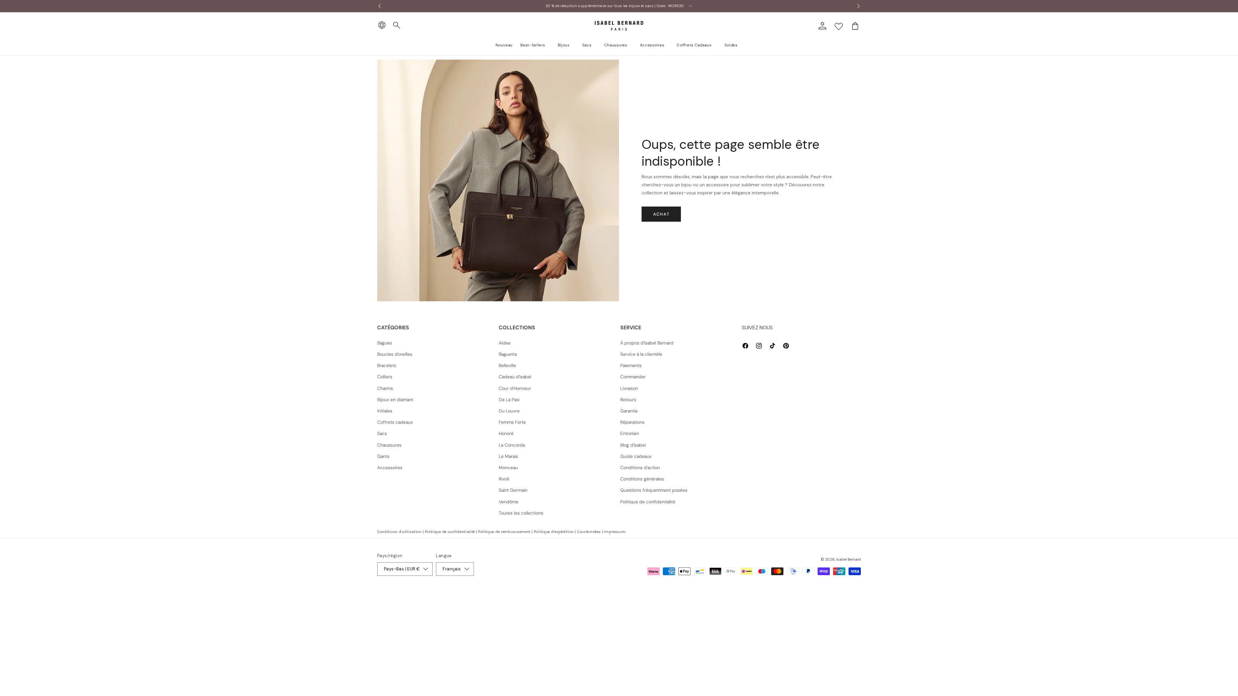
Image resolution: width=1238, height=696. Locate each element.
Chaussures (389, 445)
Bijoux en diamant (395, 399)
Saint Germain (513, 490)
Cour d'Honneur (515, 388)
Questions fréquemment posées (653, 490)
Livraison (629, 388)
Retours (628, 399)
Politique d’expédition (554, 531)
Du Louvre (509, 411)
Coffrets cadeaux (395, 422)
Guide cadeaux (636, 456)
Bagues (384, 343)
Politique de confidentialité (647, 502)
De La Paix (509, 399)
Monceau (508, 467)
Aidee (505, 343)
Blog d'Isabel (633, 445)
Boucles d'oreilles (394, 354)
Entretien (629, 433)
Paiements (631, 365)
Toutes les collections (521, 513)
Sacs (382, 433)
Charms (385, 388)
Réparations (632, 422)
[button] (397, 25)
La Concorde (512, 445)
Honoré (506, 433)
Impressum (614, 531)
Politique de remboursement (504, 531)
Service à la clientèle (641, 354)
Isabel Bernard (848, 559)
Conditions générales (642, 479)
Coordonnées (589, 531)
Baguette (508, 354)
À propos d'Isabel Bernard (646, 343)
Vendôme (508, 502)
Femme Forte (512, 422)
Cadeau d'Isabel (515, 377)
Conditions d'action (640, 467)
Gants (383, 456)
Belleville (507, 365)
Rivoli (504, 479)
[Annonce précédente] (379, 6)
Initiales (384, 411)
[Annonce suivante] (858, 6)
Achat (661, 214)
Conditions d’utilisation (399, 531)
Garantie (629, 411)
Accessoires (389, 467)
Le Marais (508, 456)
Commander (633, 377)
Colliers (384, 377)
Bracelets (386, 365)
